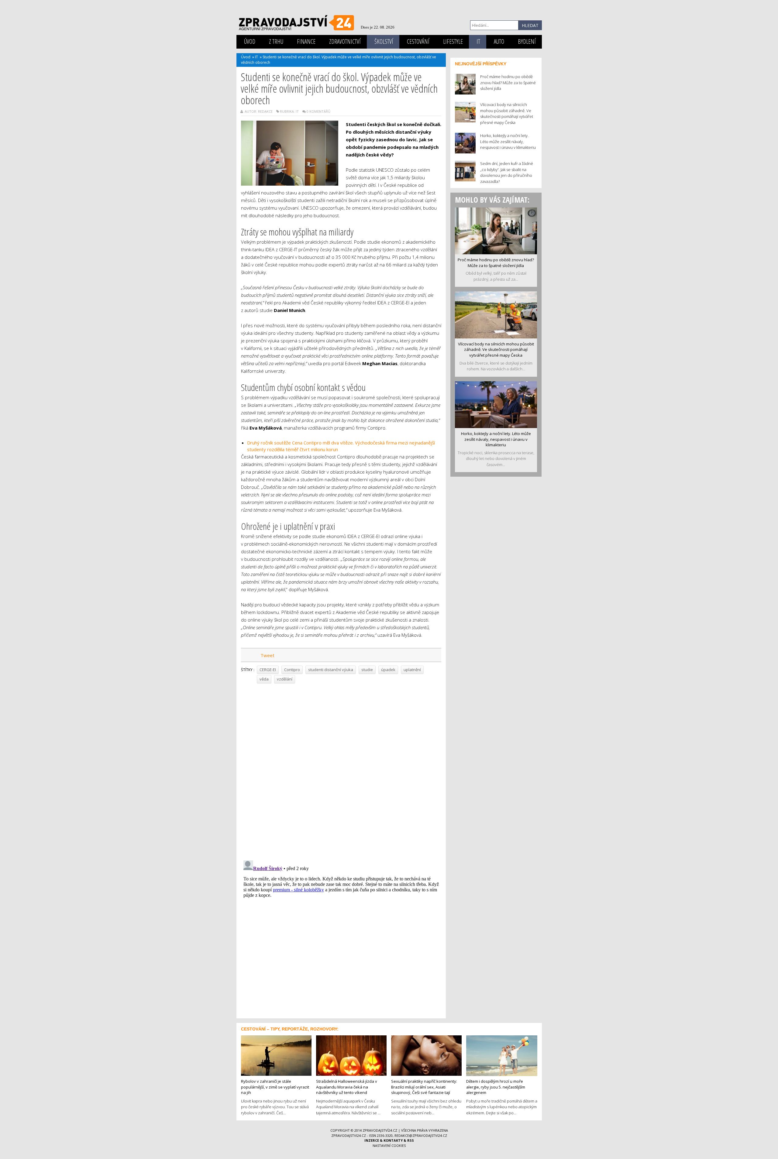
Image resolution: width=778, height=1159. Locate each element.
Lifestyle (453, 41)
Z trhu (276, 41)
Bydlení (527, 41)
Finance (306, 41)
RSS (410, 1140)
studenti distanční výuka (330, 669)
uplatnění (412, 669)
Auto (499, 41)
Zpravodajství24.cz (380, 1130)
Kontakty (393, 1140)
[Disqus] (341, 770)
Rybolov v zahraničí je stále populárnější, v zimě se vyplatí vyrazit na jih (275, 1086)
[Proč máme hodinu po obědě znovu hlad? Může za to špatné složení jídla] (496, 230)
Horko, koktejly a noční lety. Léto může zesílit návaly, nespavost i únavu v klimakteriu (496, 439)
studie (367, 669)
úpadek (388, 669)
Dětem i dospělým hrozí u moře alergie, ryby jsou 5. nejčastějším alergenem (495, 1086)
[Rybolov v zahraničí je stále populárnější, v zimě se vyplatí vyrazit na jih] (276, 1055)
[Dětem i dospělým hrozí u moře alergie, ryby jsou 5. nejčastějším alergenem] (501, 1055)
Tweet (267, 655)
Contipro (292, 669)
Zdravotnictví (345, 41)
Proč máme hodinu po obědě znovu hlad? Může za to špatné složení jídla (496, 262)
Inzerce (371, 1140)
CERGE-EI (268, 669)
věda (264, 679)
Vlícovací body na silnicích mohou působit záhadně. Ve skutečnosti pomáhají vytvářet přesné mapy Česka (496, 349)
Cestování (418, 41)
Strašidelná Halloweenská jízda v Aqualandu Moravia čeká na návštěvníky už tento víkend (346, 1086)
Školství (383, 41)
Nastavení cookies (389, 1145)
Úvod (249, 41)
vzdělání (284, 679)
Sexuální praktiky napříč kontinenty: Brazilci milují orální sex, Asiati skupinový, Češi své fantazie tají (424, 1086)
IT (478, 41)
